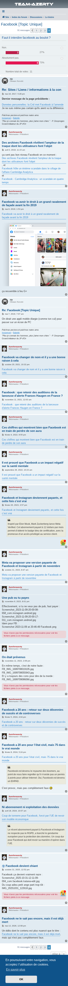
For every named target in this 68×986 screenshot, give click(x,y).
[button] (32, 30)
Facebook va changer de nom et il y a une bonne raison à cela (33, 359)
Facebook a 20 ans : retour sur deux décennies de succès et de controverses (32, 711)
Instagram (6, 118)
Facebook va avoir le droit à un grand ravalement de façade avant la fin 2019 (34, 203)
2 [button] (40, 30)
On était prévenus (13, 657)
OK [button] (21, 979)
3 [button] (45, 30)
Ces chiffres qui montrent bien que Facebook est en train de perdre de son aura (34, 429)
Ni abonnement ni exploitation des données (30, 807)
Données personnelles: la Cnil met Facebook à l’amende (32, 104)
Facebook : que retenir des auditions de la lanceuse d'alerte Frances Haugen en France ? (32, 394)
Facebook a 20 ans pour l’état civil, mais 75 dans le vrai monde (33, 746)
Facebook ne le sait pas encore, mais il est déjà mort (32, 920)
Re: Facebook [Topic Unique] (21, 310)
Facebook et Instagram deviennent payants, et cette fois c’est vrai (32, 499)
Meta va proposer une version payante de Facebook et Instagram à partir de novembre (31, 564)
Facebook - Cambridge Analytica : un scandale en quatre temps (33, 181)
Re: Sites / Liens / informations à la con (31, 90)
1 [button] (36, 30)
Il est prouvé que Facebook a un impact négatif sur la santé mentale (32, 464)
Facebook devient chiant (22, 865)
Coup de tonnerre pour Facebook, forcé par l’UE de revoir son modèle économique (33, 817)
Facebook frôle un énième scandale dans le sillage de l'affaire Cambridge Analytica (31, 170)
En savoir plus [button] (15, 969)
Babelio (16, 118)
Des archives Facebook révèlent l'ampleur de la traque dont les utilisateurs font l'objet (33, 144)
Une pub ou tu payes (15, 597)
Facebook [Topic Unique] (21, 24)
